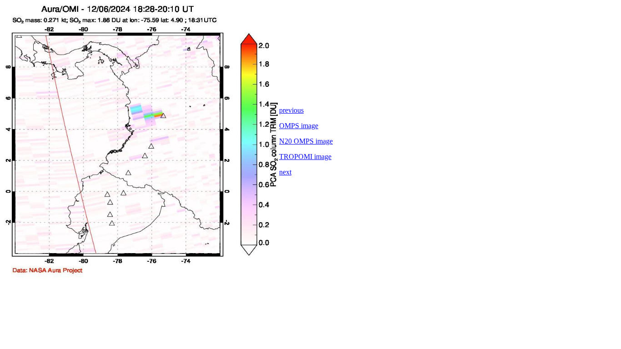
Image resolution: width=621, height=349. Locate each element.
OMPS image (298, 126)
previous (291, 110)
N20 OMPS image (306, 141)
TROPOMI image (305, 156)
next (285, 172)
